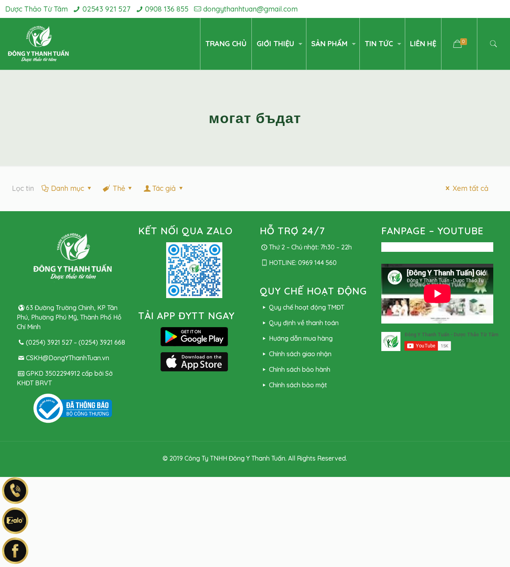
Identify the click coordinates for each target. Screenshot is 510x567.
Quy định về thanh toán (303, 323)
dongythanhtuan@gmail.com (250, 9)
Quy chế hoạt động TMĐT (306, 307)
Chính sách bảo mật (298, 385)
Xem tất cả (470, 188)
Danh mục (67, 188)
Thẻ (119, 188)
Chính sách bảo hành (299, 369)
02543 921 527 (106, 9)
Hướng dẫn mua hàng (300, 338)
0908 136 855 (166, 9)
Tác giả (164, 188)
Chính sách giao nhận (300, 354)
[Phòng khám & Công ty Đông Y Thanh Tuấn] (38, 44)
